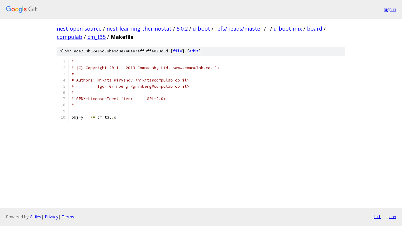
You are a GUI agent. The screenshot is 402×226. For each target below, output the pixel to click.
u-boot (201, 28)
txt (377, 216)
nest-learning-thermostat (139, 28)
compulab (69, 36)
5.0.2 (182, 28)
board (314, 28)
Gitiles (35, 217)
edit (194, 51)
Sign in (390, 9)
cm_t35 (96, 36)
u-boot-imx (288, 28)
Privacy (51, 217)
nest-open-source (79, 28)
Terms (68, 217)
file (177, 51)
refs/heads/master (239, 28)
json (391, 216)
